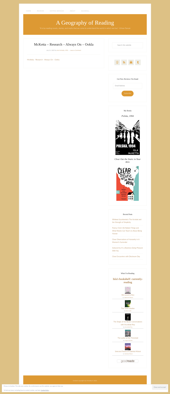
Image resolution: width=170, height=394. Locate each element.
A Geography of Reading (85, 22)
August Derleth (129, 340)
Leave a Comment (75, 50)
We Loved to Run (127, 295)
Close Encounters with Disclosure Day (126, 256)
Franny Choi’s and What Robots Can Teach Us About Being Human (127, 231)
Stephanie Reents (128, 297)
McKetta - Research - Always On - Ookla (43, 60)
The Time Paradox (127, 308)
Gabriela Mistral (129, 353)
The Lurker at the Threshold (128, 338)
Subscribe (127, 93)
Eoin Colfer (128, 310)
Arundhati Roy (128, 327)
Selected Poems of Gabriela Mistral (128, 351)
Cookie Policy (45, 390)
